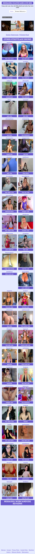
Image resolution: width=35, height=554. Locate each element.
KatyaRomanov (9, 252)
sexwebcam (9, 97)
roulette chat (25, 230)
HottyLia (25, 462)
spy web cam (25, 59)
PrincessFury (25, 252)
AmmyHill (25, 100)
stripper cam (25, 211)
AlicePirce (9, 462)
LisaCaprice (9, 348)
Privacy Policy (15, 550)
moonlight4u (25, 176)
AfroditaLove (25, 443)
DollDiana (25, 482)
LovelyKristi (9, 367)
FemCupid (9, 482)
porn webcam (9, 250)
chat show (26, 173)
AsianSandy (25, 119)
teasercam (9, 154)
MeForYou (9, 214)
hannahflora (9, 195)
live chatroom (26, 135)
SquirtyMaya (25, 424)
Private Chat (24, 35)
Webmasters (25, 552)
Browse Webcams (20, 11)
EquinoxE (9, 42)
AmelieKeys (9, 272)
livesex (26, 421)
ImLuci (9, 100)
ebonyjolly (26, 81)
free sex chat (25, 192)
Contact (9, 550)
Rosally (9, 424)
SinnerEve (9, 157)
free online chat (25, 326)
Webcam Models (16, 552)
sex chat (25, 116)
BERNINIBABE (25, 272)
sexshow (9, 383)
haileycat (9, 81)
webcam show (9, 211)
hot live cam (25, 307)
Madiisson (26, 157)
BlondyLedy (9, 176)
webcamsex (25, 479)
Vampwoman (25, 138)
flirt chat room (9, 59)
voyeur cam (9, 460)
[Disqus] (17, 527)
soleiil (25, 195)
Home (11, 11)
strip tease (9, 78)
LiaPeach (25, 329)
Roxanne (25, 405)
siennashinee (9, 119)
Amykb (9, 405)
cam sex (25, 154)
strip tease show (9, 269)
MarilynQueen (9, 386)
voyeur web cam (25, 345)
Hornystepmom (25, 42)
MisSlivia (9, 291)
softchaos (26, 348)
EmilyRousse (9, 233)
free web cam (9, 345)
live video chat (9, 421)
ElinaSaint (9, 329)
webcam (9, 364)
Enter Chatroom (12, 35)
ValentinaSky (9, 61)
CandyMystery (9, 443)
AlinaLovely (26, 214)
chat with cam (26, 440)
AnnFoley (25, 61)
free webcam (25, 78)
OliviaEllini (26, 233)
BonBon (25, 291)
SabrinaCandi (25, 310)
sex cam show (9, 440)
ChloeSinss (9, 310)
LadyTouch (26, 386)
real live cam (25, 269)
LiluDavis (25, 367)
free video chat (9, 192)
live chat (9, 326)
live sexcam (25, 460)
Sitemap (3, 550)
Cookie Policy (24, 550)
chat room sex (9, 274)
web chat (9, 116)
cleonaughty (9, 138)
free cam (25, 250)
